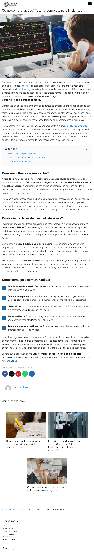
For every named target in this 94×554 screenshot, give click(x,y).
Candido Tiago (21, 387)
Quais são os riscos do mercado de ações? (25, 157)
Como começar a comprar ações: (21, 161)
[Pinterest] (18, 374)
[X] (12, 374)
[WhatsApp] (25, 374)
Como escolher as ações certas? (21, 154)
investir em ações (25, 89)
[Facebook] (5, 374)
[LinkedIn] (32, 374)
